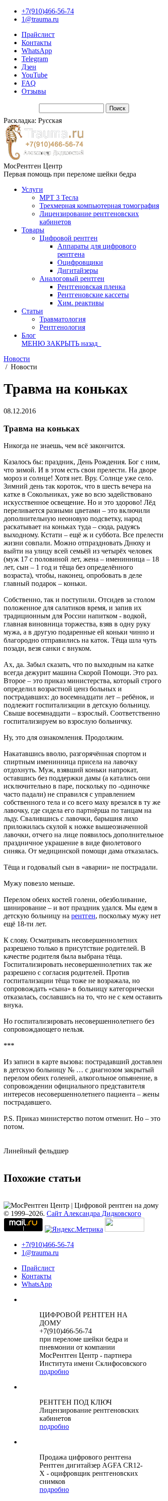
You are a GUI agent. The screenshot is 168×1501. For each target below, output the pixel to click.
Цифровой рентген (68, 238)
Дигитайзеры (77, 270)
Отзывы (34, 91)
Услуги (32, 189)
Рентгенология (62, 327)
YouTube (34, 75)
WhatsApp (37, 50)
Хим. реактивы (80, 303)
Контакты (37, 42)
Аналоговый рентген (71, 278)
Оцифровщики (80, 262)
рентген (83, 916)
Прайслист (38, 34)
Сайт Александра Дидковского (94, 1213)
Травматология (62, 319)
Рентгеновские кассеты (93, 295)
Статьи (32, 311)
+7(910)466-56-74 (48, 11)
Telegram (35, 59)
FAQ (29, 83)
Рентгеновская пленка (91, 286)
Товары (33, 230)
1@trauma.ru (40, 19)
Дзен (29, 67)
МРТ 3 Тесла (58, 197)
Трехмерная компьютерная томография (99, 205)
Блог (29, 335)
